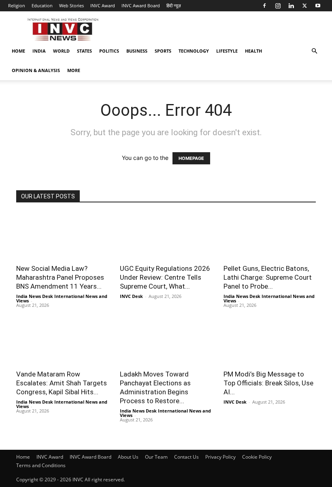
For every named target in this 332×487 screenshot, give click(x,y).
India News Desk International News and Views (61, 298)
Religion (16, 5)
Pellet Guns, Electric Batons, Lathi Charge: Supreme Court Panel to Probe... (267, 277)
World (61, 51)
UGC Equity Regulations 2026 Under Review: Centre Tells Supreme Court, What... (165, 277)
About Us (128, 456)
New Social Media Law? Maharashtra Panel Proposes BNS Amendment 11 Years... (60, 277)
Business (136, 51)
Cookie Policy (257, 456)
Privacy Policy (220, 456)
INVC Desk (131, 296)
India (39, 51)
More (73, 70)
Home (18, 51)
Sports (163, 51)
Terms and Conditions (41, 465)
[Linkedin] (291, 5)
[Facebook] (264, 5)
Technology (194, 51)
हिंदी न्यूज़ (173, 5)
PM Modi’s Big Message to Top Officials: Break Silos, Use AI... (268, 383)
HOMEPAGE (191, 158)
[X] (304, 5)
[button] (314, 51)
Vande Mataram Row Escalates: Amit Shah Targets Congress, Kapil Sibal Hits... (61, 383)
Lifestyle (227, 51)
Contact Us (186, 456)
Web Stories (71, 5)
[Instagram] (278, 5)
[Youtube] (318, 5)
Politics (109, 51)
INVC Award (102, 5)
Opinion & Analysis (36, 70)
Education (42, 5)
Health (253, 51)
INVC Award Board (140, 5)
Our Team (156, 456)
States (84, 51)
